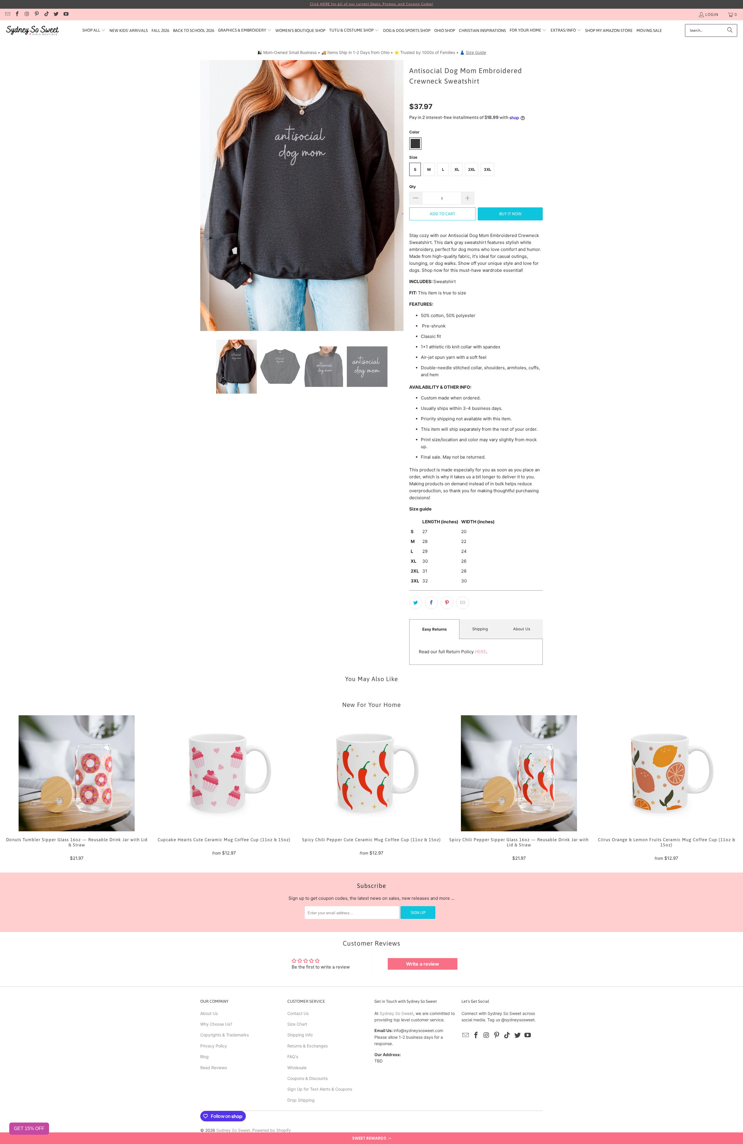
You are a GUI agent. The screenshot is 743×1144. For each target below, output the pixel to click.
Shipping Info (300, 1034)
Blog (204, 1056)
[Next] (399, 195)
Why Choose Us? (216, 1024)
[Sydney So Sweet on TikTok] (46, 14)
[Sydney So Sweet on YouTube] (65, 14)
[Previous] (204, 195)
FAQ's (292, 1056)
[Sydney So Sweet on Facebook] (17, 14)
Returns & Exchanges (307, 1045)
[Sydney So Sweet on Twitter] (56, 14)
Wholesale (296, 1067)
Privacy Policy (213, 1045)
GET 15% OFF (29, 1128)
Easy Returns (434, 629)
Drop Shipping (301, 1100)
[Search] (730, 30)
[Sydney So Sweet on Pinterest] (36, 14)
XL (457, 169)
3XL (487, 169)
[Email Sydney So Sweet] (7, 14)
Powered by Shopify (271, 1130)
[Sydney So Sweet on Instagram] (27, 14)
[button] (371, 1138)
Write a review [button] (422, 964)
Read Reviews (213, 1067)
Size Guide (476, 52)
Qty (412, 186)
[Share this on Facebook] (431, 602)
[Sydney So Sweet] (32, 30)
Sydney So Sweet (396, 1013)
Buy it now (510, 213)
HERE (480, 651)
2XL (471, 169)
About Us (521, 629)
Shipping (480, 629)
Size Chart (297, 1024)
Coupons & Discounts (307, 1078)
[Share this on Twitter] (415, 602)
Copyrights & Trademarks (224, 1034)
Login (711, 14)
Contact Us (298, 1013)
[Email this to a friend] (462, 602)
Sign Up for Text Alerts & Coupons (319, 1089)
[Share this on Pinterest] (447, 602)
